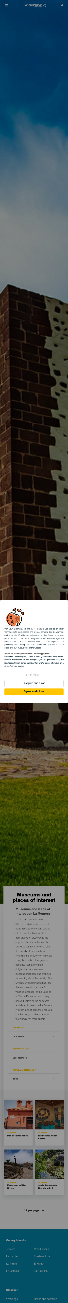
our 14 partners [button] (37, 629)
